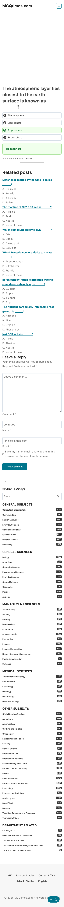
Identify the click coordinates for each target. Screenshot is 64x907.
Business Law (31, 624)
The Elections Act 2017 (31, 840)
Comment (9, 414)
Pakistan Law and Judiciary (31, 768)
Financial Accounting (31, 649)
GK (10, 875)
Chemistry (31, 562)
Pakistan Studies (31, 539)
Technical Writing (31, 817)
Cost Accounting (31, 634)
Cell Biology (31, 686)
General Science (31, 582)
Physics (31, 591)
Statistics (31, 663)
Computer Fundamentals (31, 509)
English (42, 881)
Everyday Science (31, 524)
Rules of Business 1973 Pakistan (31, 835)
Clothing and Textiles (31, 728)
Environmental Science (31, 572)
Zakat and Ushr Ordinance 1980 (31, 850)
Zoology (31, 596)
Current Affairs (31, 514)
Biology (31, 557)
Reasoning (31, 544)
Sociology (31, 808)
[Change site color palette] (54, 899)
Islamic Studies (31, 534)
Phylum (31, 773)
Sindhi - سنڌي (31, 798)
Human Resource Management (31, 654)
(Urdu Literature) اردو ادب (31, 713)
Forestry (31, 743)
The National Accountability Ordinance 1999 (31, 845)
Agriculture (31, 719)
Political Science (31, 778)
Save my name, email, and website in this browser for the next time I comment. (30, 454)
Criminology (31, 733)
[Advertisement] (32, 45)
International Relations (31, 758)
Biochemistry (31, 681)
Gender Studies (31, 748)
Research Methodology (31, 793)
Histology (31, 691)
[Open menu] (59, 6)
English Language (31, 519)
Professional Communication (31, 783)
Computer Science (31, 567)
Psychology (31, 788)
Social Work (31, 803)
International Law (31, 753)
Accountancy (31, 609)
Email (6, 446)
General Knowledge (31, 529)
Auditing (31, 614)
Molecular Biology (31, 701)
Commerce (31, 629)
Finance (31, 644)
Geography (31, 586)
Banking (31, 619)
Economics (31, 639)
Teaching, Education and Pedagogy (31, 813)
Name (7, 430)
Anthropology (31, 723)
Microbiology (31, 696)
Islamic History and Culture (31, 763)
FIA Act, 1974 (31, 830)
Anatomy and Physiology (31, 676)
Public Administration (31, 658)
